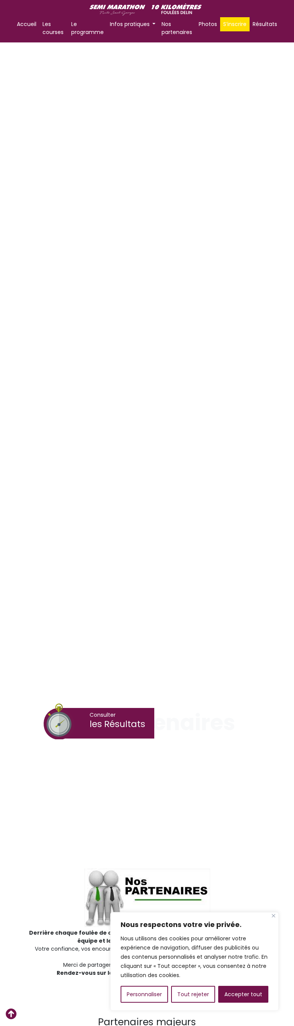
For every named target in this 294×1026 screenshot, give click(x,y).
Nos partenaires (177, 28)
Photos (208, 24)
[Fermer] (273, 915)
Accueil (26, 24)
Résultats (265, 24)
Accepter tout (243, 994)
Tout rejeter (193, 994)
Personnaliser (144, 994)
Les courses (53, 28)
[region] (194, 961)
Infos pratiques (130, 24)
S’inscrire (235, 24)
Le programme (87, 28)
